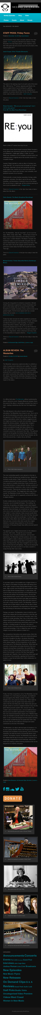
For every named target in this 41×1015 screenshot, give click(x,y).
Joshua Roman (10, 966)
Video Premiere (25, 993)
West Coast (17, 997)
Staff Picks (21, 342)
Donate (30, 20)
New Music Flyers (11, 973)
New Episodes (12, 970)
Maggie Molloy (26, 185)
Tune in (10, 42)
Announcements (13, 955)
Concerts (31, 955)
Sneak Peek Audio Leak (23, 986)
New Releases (12, 780)
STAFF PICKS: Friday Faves (16, 32)
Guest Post (27, 959)
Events (14, 20)
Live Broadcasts (28, 966)
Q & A (29, 982)
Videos (6, 997)
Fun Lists (14, 960)
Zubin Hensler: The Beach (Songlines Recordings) (18, 197)
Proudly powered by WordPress (20, 1011)
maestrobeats (25, 36)
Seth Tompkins (28, 94)
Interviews (8, 963)
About (22, 20)
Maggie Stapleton (32, 333)
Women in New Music (13, 1000)
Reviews (29, 780)
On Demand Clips (13, 342)
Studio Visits (21, 990)
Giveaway (20, 960)
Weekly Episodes (9, 15)
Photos (6, 20)
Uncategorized (10, 993)
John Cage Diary (19, 963)
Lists (19, 966)
